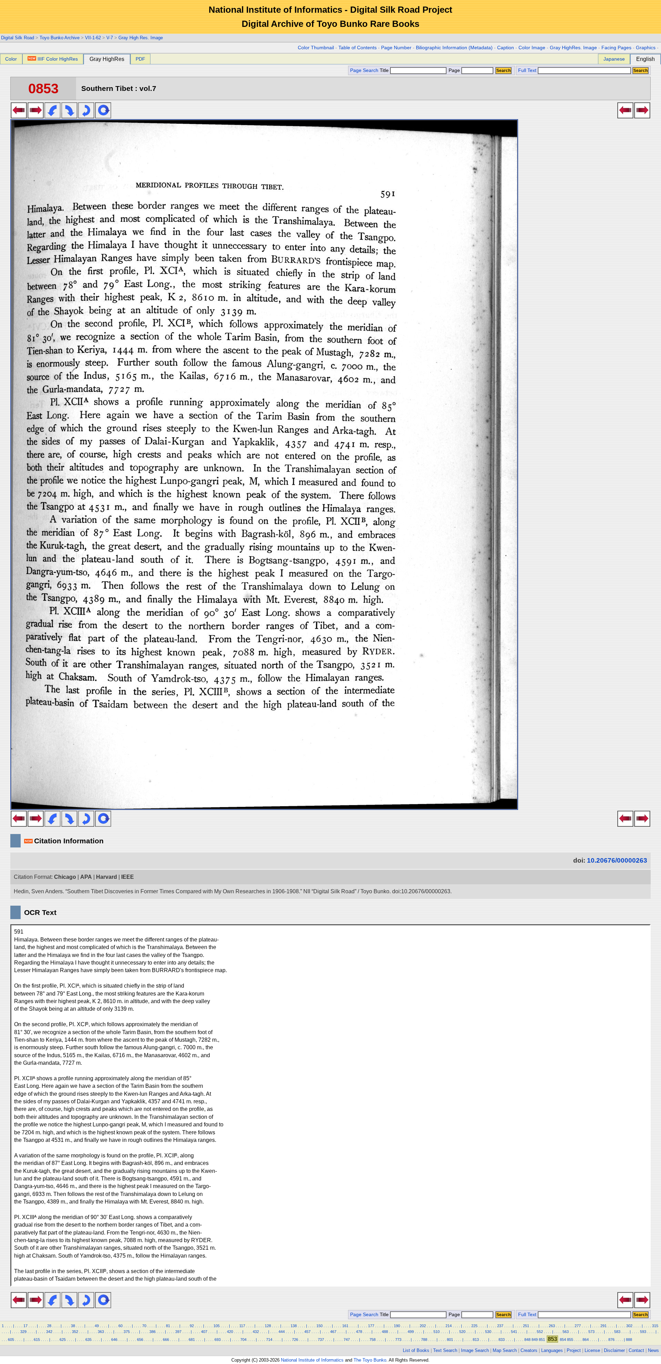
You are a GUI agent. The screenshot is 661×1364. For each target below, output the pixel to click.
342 (49, 1332)
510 (436, 1332)
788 (424, 1339)
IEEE (127, 877)
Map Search (505, 1350)
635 (88, 1339)
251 (526, 1326)
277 (578, 1326)
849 (535, 1339)
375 (127, 1332)
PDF (140, 59)
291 (603, 1326)
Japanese (614, 59)
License (592, 1350)
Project (574, 1350)
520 (462, 1332)
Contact (636, 1350)
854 (563, 1339)
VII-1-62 (93, 37)
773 (398, 1339)
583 (617, 1332)
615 (37, 1339)
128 (268, 1326)
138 (294, 1326)
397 (178, 1332)
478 (359, 1332)
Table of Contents (357, 47)
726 (295, 1339)
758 (372, 1339)
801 (450, 1339)
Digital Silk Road (17, 37)
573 (591, 1332)
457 (307, 1332)
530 (488, 1332)
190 (397, 1326)
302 (629, 1326)
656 (140, 1339)
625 (63, 1339)
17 (25, 1326)
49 (97, 1326)
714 (269, 1339)
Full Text (527, 70)
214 (448, 1326)
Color (11, 59)
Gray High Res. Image (140, 37)
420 (230, 1332)
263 (552, 1326)
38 (73, 1326)
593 (643, 1332)
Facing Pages (616, 47)
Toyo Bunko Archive (60, 37)
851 (542, 1339)
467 (333, 1332)
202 (423, 1326)
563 (566, 1332)
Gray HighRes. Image (573, 47)
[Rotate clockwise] (69, 116)
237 (500, 1326)
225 (474, 1326)
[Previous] (19, 116)
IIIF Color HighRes (58, 59)
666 (166, 1339)
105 (216, 1326)
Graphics (645, 47)
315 (655, 1326)
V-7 (109, 37)
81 (168, 1326)
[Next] (36, 116)
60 (120, 1326)
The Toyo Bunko (370, 1360)
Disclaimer (614, 1350)
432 (256, 1332)
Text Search (445, 1350)
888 (629, 1339)
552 (540, 1332)
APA (86, 877)
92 (192, 1326)
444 (282, 1332)
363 (101, 1332)
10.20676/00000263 (617, 860)
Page (454, 70)
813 (476, 1339)
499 (411, 1332)
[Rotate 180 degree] (86, 116)
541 (514, 1332)
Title (385, 70)
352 (75, 1332)
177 (371, 1326)
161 (345, 1326)
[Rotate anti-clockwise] (52, 116)
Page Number (396, 47)
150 (319, 1326)
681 (192, 1339)
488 (385, 1332)
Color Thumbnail (316, 47)
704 (243, 1339)
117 (242, 1326)
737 (321, 1339)
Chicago (65, 877)
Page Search (364, 70)
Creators (529, 1350)
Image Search (475, 1350)
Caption (505, 47)
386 (152, 1332)
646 (114, 1339)
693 (217, 1339)
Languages (552, 1350)
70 (144, 1326)
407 (204, 1332)
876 (611, 1339)
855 (570, 1339)
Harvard (106, 877)
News (653, 1350)
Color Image (531, 47)
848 (527, 1339)
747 (347, 1339)
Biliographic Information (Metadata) (454, 47)
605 (11, 1339)
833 (502, 1339)
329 (23, 1332)
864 (586, 1339)
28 (49, 1326)
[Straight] (103, 116)
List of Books (416, 1350)
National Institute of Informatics (312, 1360)
